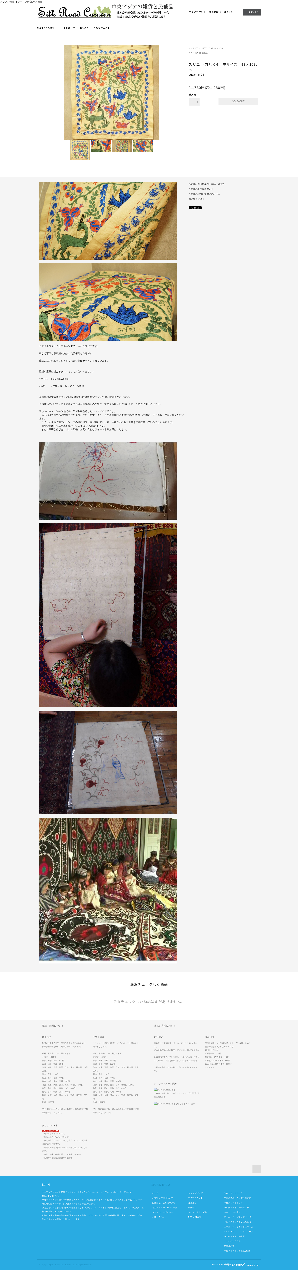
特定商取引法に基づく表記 (164, 1207)
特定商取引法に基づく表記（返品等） (208, 184)
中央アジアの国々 (232, 1212)
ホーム (155, 1193)
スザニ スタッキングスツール (238, 1227)
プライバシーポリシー (162, 1212)
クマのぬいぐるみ (232, 1241)
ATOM (198, 1217)
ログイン (228, 12)
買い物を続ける (196, 199)
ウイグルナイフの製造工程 (236, 1207)
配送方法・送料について (163, 1203)
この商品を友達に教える (201, 189)
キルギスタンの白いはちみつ (237, 1222)
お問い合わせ (158, 1217)
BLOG (84, 28)
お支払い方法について (162, 1198)
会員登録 (213, 12)
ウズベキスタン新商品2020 (237, 1251)
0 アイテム (253, 12)
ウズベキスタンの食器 (234, 1236)
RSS (190, 1217)
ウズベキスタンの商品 (198, 53)
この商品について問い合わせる (204, 194)
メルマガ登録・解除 (197, 1212)
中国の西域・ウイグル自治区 (237, 1198)
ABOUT (69, 28)
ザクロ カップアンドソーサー (238, 1217)
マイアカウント (197, 12)
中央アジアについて (233, 1203)
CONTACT (102, 28)
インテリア (193, 48)
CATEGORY (46, 28)
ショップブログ (195, 1193)
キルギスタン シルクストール (238, 1232)
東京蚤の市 (229, 1246)
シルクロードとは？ (233, 1193)
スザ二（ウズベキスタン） (212, 48)
